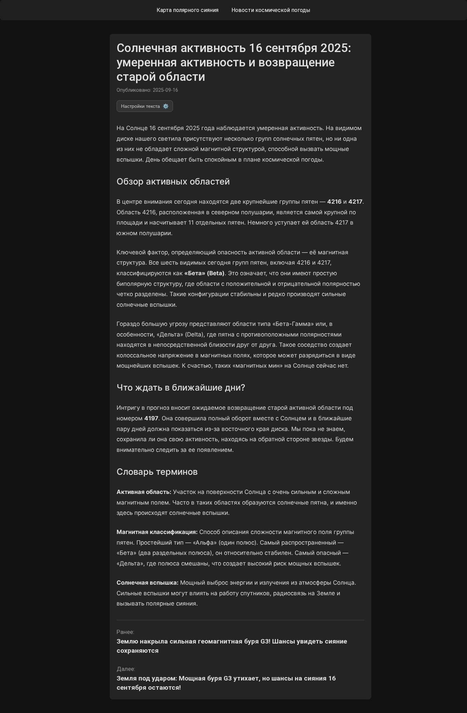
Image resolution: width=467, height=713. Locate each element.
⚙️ (145, 106)
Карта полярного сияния (187, 10)
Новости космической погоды (270, 10)
